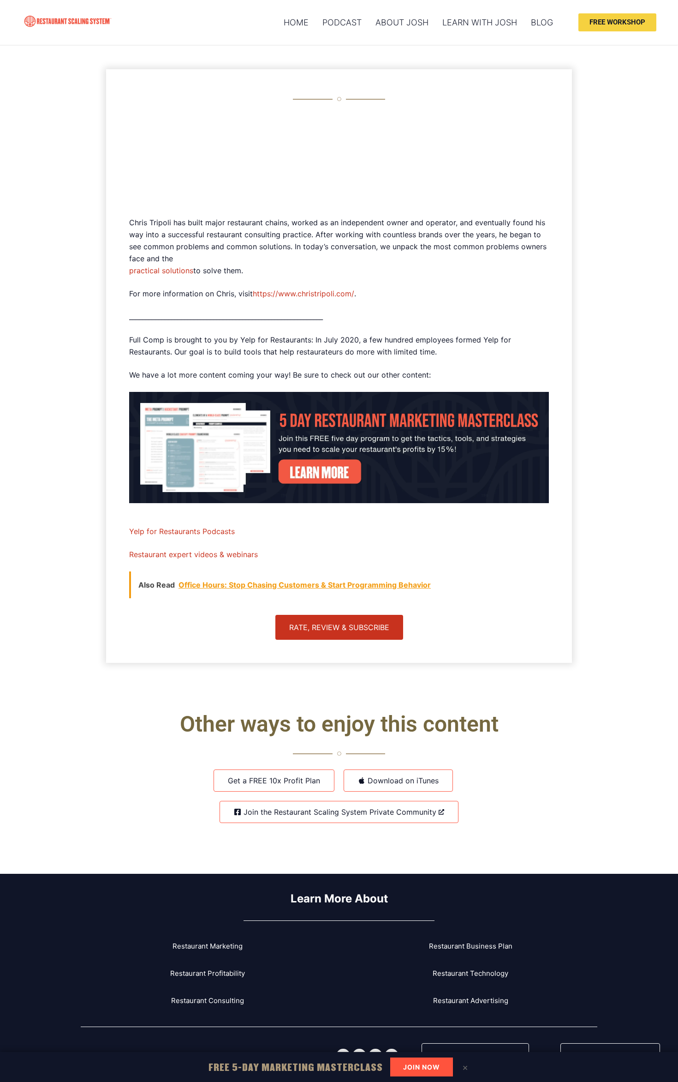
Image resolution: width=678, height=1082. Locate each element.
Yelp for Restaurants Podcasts (182, 531)
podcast (342, 22)
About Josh (401, 22)
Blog (542, 22)
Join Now (421, 1067)
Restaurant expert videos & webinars (193, 554)
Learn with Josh (479, 22)
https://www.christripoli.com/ (303, 293)
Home (296, 22)
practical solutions (161, 270)
